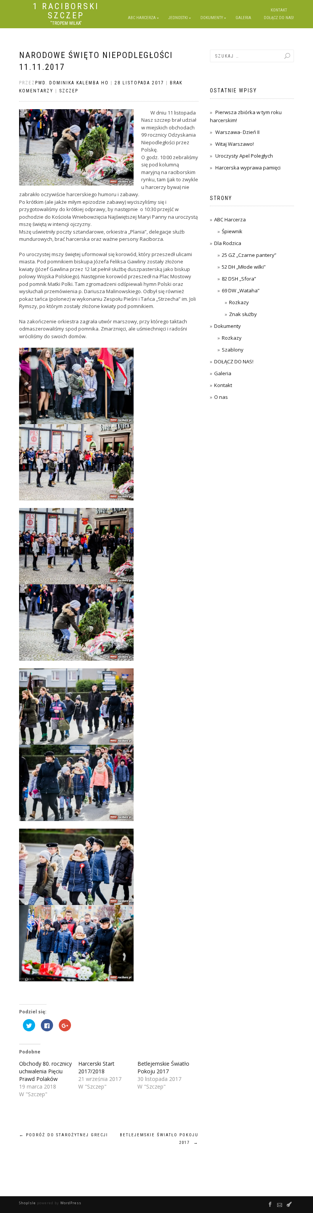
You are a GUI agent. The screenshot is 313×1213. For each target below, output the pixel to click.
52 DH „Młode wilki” (244, 266)
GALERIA (243, 17)
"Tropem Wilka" (66, 23)
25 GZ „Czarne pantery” (249, 255)
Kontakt (223, 385)
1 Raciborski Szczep (66, 11)
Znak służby (243, 314)
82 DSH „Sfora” (239, 278)
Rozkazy (239, 302)
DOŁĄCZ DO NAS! (233, 361)
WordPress (70, 1202)
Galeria (222, 373)
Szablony (233, 349)
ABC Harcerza (142, 17)
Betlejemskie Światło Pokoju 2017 (163, 1067)
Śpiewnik (232, 231)
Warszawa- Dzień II (237, 132)
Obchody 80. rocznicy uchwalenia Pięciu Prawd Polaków (45, 1071)
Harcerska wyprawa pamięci (248, 167)
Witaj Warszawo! (234, 143)
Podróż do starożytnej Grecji (63, 1134)
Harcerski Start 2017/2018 (96, 1067)
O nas (221, 397)
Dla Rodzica (227, 243)
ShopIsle (28, 1202)
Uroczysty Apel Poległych (244, 155)
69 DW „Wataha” (241, 290)
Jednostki (178, 17)
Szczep (68, 91)
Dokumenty (211, 17)
